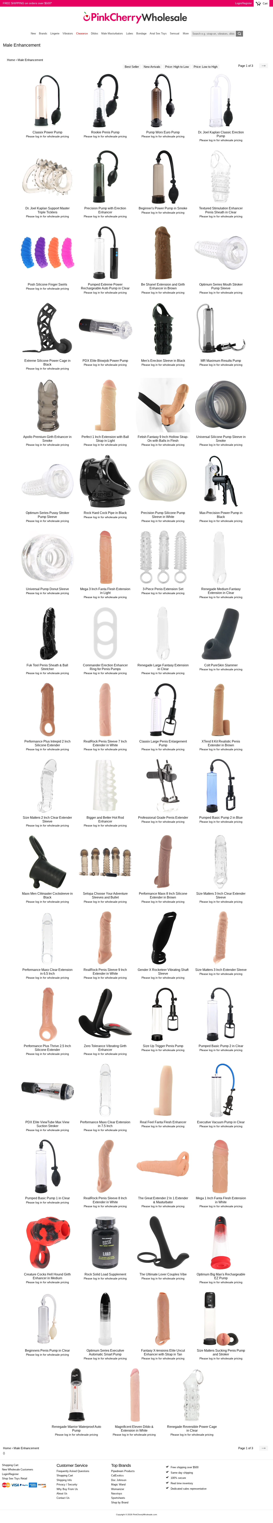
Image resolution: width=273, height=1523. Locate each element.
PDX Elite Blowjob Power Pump (105, 360)
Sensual (174, 33)
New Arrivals (152, 66)
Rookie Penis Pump (105, 132)
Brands (43, 33)
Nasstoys (116, 1493)
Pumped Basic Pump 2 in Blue (221, 817)
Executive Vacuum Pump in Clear (221, 1122)
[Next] (263, 65)
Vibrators (68, 33)
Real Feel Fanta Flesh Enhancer (163, 1122)
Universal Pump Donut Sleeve (47, 589)
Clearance (82, 33)
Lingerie (54, 33)
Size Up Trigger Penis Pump (163, 1046)
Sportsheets (118, 1498)
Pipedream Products (123, 1471)
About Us (62, 1493)
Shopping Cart (10, 1465)
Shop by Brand (119, 1502)
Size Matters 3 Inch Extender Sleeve (221, 969)
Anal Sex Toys (158, 33)
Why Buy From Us (67, 1489)
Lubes (129, 33)
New (33, 33)
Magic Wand (118, 1484)
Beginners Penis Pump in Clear (47, 1350)
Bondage (141, 33)
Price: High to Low (177, 66)
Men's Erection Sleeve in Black (163, 360)
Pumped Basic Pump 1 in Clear (47, 1198)
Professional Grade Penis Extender (163, 817)
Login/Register (243, 3)
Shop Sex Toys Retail (14, 1478)
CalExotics (117, 1475)
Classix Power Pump (47, 132)
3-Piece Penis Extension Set (163, 589)
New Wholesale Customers (17, 1469)
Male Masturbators (112, 33)
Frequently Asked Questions (73, 1471)
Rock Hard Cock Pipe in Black (105, 513)
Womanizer (117, 1489)
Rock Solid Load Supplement (105, 1274)
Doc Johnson (118, 1480)
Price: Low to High (205, 66)
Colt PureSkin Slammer (221, 665)
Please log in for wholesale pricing (47, 136)
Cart (265, 3)
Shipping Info (64, 1480)
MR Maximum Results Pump (221, 360)
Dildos (94, 33)
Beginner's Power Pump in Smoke (163, 208)
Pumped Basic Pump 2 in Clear (221, 1046)
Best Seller (132, 66)
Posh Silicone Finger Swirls (47, 284)
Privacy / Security (67, 1484)
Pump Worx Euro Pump (163, 132)
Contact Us (63, 1498)
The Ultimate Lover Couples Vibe (163, 1274)
